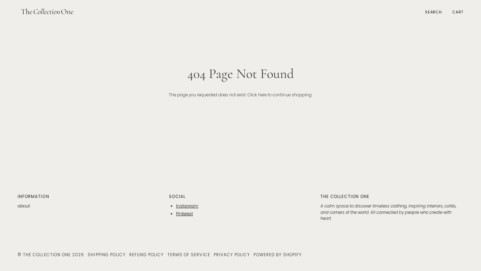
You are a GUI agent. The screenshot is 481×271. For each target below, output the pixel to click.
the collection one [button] (344, 196)
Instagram (187, 206)
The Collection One (47, 255)
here (262, 95)
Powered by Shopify (278, 255)
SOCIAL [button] (177, 196)
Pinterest (184, 214)
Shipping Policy (107, 255)
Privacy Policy (232, 255)
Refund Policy (146, 255)
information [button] (33, 196)
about (24, 206)
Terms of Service (188, 255)
